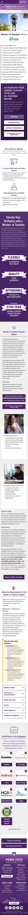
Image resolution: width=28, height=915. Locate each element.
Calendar (7, 887)
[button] (14, 687)
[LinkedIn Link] (14, 907)
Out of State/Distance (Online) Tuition (14, 400)
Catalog (7, 888)
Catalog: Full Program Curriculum (14, 396)
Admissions (21, 871)
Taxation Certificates (14, 841)
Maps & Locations (7, 892)
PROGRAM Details (14, 122)
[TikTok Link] (17, 907)
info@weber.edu (7, 872)
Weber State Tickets (21, 878)
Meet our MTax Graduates (14, 577)
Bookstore (21, 872)
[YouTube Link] (21, 907)
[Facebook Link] (6, 907)
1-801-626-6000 (7, 870)
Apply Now (14, 117)
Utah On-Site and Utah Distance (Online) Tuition (14, 406)
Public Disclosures (21, 890)
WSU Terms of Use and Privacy (14, 911)
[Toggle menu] (2, 2)
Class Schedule (7, 885)
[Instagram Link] (10, 907)
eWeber (24, 2)
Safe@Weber (21, 885)
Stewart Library (21, 874)
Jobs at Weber (21, 876)
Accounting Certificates (14, 846)
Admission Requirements (14, 128)
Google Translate (23, 912)
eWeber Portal (21, 879)
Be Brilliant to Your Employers (14, 134)
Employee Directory (7, 890)
